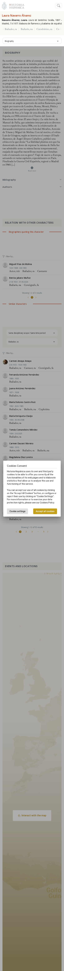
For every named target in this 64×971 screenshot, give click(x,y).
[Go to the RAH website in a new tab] (4, 5)
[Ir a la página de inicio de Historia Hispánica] (15, 5)
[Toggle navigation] (58, 5)
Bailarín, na (27, 29)
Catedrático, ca (44, 29)
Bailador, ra (11, 29)
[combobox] (32, 41)
